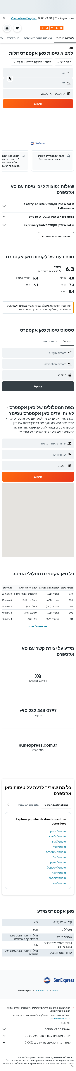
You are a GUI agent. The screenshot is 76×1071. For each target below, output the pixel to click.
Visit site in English (24, 18)
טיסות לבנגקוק (58, 862)
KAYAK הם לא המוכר (57, 1029)
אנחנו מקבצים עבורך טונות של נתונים (47, 1036)
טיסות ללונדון (58, 841)
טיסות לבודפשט (57, 878)
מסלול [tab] (67, 341)
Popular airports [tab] (28, 805)
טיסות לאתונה (58, 883)
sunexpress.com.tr (38, 745)
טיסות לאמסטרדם (56, 852)
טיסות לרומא (59, 872)
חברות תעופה (41, 990)
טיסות (55, 990)
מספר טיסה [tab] (50, 341)
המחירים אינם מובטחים (59, 1018)
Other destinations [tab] (56, 805)
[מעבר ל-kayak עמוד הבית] (51, 28)
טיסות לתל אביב (57, 836)
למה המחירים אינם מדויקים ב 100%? (47, 1042)
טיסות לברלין (59, 857)
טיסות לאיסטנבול (56, 867)
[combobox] (34, 352)
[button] (4, 18)
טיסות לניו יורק (58, 831)
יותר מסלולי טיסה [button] (38, 626)
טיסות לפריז (59, 846)
